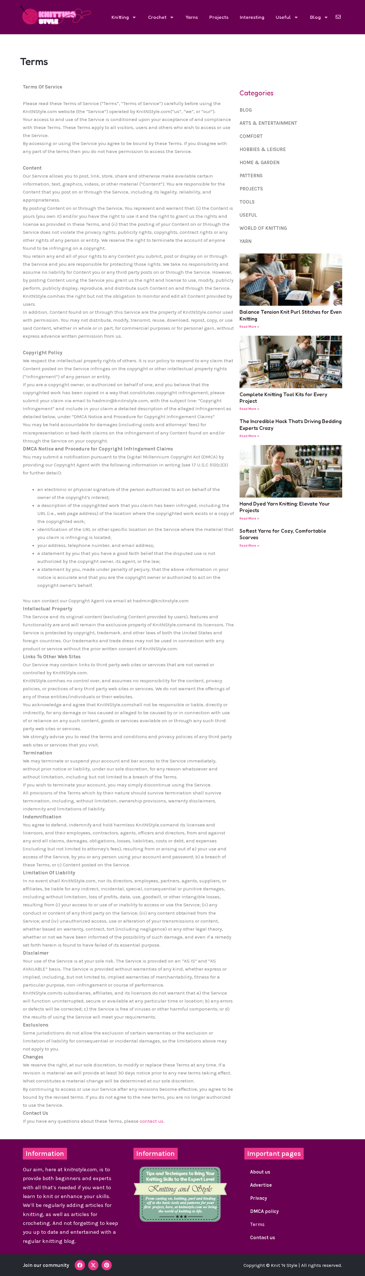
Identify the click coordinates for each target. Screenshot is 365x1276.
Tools (247, 202)
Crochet (157, 17)
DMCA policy (264, 1211)
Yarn (246, 241)
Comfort (251, 136)
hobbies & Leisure (263, 149)
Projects (218, 17)
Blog (315, 17)
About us (260, 1172)
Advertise (261, 1185)
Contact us (262, 1237)
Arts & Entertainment (268, 123)
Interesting (252, 17)
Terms (257, 1224)
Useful (283, 17)
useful (248, 215)
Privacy (258, 1198)
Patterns (251, 175)
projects (251, 189)
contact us (151, 1121)
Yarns (192, 17)
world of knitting (263, 228)
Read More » (249, 327)
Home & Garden (259, 162)
